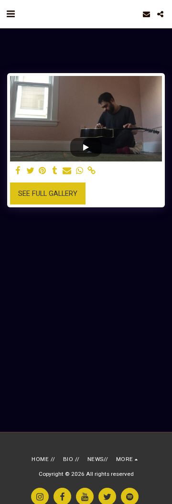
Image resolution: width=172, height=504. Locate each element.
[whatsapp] (79, 170)
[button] (10, 14)
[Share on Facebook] (17, 170)
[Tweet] (30, 170)
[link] (91, 170)
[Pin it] (42, 170)
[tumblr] (55, 170)
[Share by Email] (67, 170)
